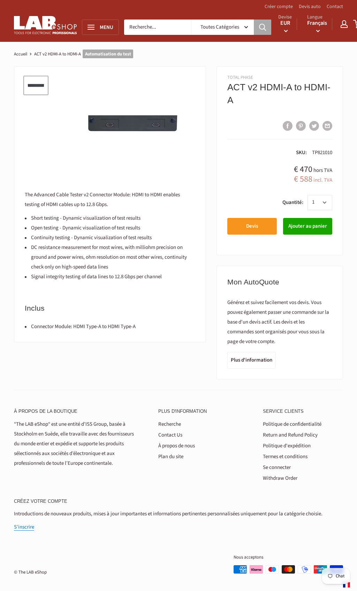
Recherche (169, 424)
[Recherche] (262, 27)
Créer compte (279, 6)
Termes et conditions (285, 456)
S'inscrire (24, 527)
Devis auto (310, 6)
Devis (252, 226)
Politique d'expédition (287, 445)
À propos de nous (176, 445)
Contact (335, 6)
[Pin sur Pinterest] (301, 125)
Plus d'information (251, 360)
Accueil (20, 54)
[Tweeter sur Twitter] (314, 125)
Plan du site (170, 456)
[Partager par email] (327, 125)
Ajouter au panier (307, 226)
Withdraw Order (280, 478)
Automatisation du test (108, 54)
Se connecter (277, 467)
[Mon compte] (344, 24)
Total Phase (240, 77)
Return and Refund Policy (290, 435)
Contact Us (170, 435)
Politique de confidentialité (292, 424)
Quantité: (292, 202)
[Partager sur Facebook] (288, 125)
